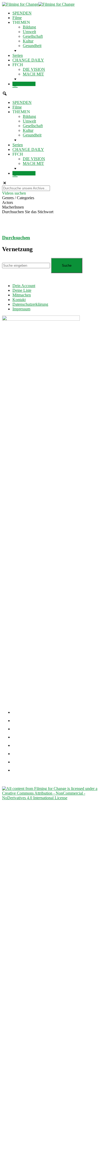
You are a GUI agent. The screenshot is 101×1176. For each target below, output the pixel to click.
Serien (17, 55)
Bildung (29, 27)
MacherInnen (13, 207)
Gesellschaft (33, 36)
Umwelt (29, 31)
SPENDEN (22, 13)
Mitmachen (21, 295)
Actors (7, 202)
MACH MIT (33, 74)
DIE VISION (34, 69)
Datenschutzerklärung (30, 304)
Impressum (21, 309)
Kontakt (19, 299)
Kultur (28, 41)
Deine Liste (21, 290)
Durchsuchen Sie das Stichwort (27, 212)
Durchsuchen (16, 237)
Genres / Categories (18, 198)
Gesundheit (32, 45)
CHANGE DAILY (28, 60)
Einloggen (26, 84)
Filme (17, 18)
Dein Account (23, 285)
